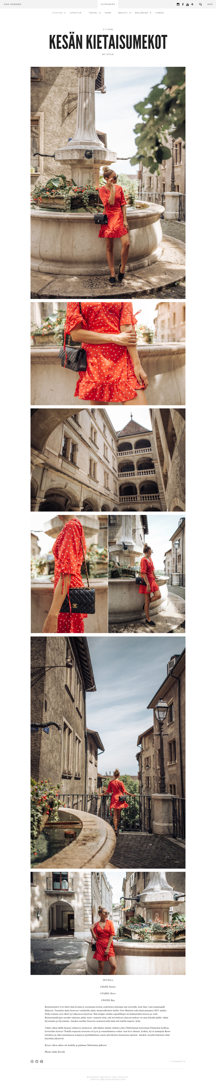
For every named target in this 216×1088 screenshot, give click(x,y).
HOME (108, 13)
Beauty (123, 13)
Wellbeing (141, 13)
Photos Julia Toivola (55, 1051)
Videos (159, 13)
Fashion (57, 13)
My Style (108, 54)
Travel (93, 13)
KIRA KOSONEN (12, 4)
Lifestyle (76, 13)
